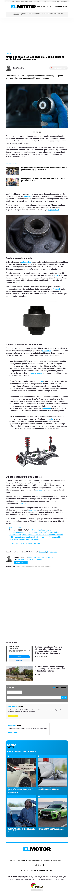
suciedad (32, 510)
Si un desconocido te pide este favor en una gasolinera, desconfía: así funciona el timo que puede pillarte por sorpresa (21, 829)
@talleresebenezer (16, 527)
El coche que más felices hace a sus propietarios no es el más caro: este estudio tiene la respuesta (51, 829)
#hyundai (35, 539)
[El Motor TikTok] (40, 865)
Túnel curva (37, 1)
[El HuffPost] (58, 7)
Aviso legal (13, 860)
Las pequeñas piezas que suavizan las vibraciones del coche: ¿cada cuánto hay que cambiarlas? (44, 169)
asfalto (23, 503)
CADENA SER (33, 751)
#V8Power (49, 532)
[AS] (44, 7)
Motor (42, 566)
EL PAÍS (24, 751)
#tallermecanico (15, 534)
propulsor (39, 381)
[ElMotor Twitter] (36, 865)
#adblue (17, 539)
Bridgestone (64, 1)
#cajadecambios (55, 537)
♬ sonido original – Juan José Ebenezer (24, 543)
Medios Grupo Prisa (37, 890)
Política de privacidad (22, 860)
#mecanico (36, 530)
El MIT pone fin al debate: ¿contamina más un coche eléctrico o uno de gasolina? (52, 788)
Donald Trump (56, 1)
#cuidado (12, 532)
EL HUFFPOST (18, 751)
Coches (22, 566)
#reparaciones (42, 537)
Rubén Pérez (19, 67)
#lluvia (22, 539)
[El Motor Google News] (43, 865)
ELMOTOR (10, 751)
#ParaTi (31, 534)
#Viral (60, 534)
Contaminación (20, 1)
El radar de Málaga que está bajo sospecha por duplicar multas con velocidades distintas (50, 668)
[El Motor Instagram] (38, 865)
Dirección (37, 566)
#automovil (21, 537)
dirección (47, 408)
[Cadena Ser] (65, 7)
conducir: (40, 490)
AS (28, 751)
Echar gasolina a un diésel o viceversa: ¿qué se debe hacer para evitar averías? (43, 180)
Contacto (60, 860)
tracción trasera (36, 373)
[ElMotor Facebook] (33, 865)
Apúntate (12, 716)
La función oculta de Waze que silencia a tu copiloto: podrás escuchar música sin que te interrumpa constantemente (48, 650)
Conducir (8, 53)
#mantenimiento (22, 532)
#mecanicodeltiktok (37, 532)
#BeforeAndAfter (51, 534)
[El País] (39, 7)
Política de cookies (45, 860)
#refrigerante (46, 530)
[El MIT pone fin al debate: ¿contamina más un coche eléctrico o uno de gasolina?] (52, 786)
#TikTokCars (39, 534)
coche (50, 419)
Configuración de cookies (34, 860)
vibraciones (27, 196)
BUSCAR (12, 732)
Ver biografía (19, 562)
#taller (56, 532)
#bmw (11, 539)
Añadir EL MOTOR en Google (60, 68)
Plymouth (56, 289)
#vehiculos (13, 537)
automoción (26, 262)
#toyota (29, 539)
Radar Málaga (29, 1)
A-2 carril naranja (46, 1)
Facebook (42, 552)
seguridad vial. (53, 210)
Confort (32, 566)
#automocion (31, 537)
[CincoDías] (50, 7)
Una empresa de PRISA (37, 885)
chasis (56, 275)
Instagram (53, 552)
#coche (25, 534)
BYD (13, 1)
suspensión (46, 350)
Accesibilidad (54, 860)
